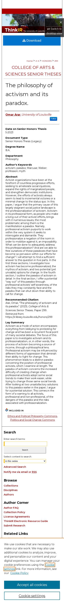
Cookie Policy (19, 573)
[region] (32, 571)
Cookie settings (32, 596)
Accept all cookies (32, 585)
